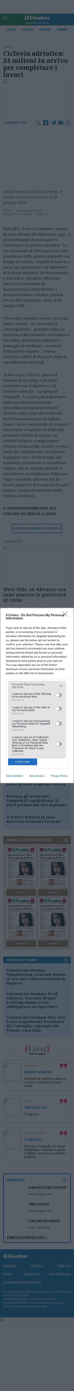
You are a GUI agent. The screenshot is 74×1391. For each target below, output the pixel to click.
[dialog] (37, 695)
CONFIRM (22, 761)
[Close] (66, 615)
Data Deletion (14, 775)
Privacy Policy (59, 775)
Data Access (37, 775)
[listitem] (37, 685)
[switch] (59, 695)
